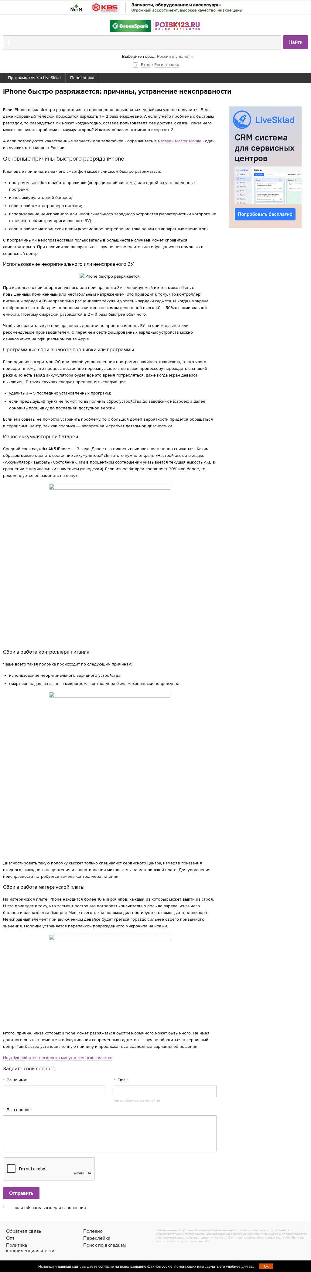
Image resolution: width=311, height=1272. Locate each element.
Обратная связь (23, 1231)
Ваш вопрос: (17, 1109)
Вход (145, 64)
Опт (10, 1238)
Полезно (93, 1231)
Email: (121, 1080)
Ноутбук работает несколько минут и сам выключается (57, 1057)
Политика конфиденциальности (30, 1247)
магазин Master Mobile (179, 141)
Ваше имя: (15, 1080)
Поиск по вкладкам (104, 1245)
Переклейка (82, 77)
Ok (266, 1266)
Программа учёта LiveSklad (34, 77)
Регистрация (166, 64)
